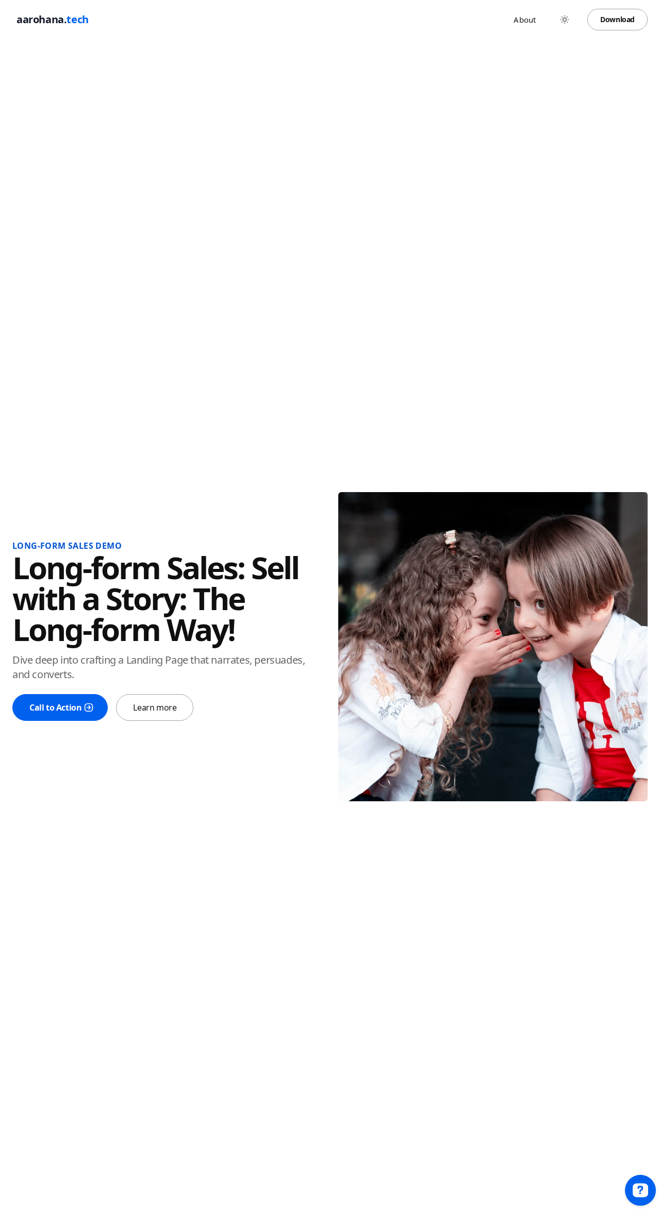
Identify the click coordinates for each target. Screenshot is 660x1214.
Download (617, 19)
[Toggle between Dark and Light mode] (564, 19)
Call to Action (55, 707)
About (525, 19)
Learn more (154, 707)
